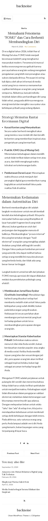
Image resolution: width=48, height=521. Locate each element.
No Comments (30, 46)
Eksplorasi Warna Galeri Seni (15, 482)
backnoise (24, 6)
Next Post (35, 453)
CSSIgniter (35, 515)
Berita (24, 28)
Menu (8, 18)
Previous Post (13, 453)
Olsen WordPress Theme (18, 515)
